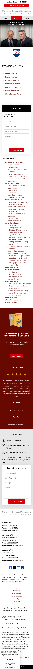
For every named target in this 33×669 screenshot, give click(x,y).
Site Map (16, 599)
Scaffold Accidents (14, 221)
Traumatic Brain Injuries (16, 197)
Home (5, 18)
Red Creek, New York (13, 87)
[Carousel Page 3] (18, 410)
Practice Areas (8, 158)
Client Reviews (16, 367)
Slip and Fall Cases (14, 288)
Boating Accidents (14, 228)
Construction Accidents (13, 200)
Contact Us (16, 18)
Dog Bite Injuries (14, 235)
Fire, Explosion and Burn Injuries (19, 284)
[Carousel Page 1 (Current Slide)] (10, 410)
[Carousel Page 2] (14, 410)
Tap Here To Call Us (16, 5)
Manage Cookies (20, 619)
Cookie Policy (8, 619)
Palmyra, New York (13, 84)
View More (16, 417)
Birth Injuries (12, 272)
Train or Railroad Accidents (17, 176)
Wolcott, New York (13, 94)
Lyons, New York (12, 77)
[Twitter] (14, 568)
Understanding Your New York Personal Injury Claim (17, 334)
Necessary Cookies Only (10, 663)
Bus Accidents (13, 167)
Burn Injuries (12, 190)
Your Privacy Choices (14, 617)
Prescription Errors (15, 277)
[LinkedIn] (18, 568)
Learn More (16, 356)
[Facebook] (10, 568)
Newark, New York (13, 80)
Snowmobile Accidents (16, 251)
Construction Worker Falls (17, 207)
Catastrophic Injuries (12, 183)
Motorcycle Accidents (15, 174)
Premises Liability (11, 281)
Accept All (10, 659)
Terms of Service (16, 596)
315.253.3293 (13, 530)
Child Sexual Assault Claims (17, 230)
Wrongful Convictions (13, 300)
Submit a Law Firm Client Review (16, 424)
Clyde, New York (12, 73)
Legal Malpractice (11, 267)
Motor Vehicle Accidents (14, 162)
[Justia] (22, 568)
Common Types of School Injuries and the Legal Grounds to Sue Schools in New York (19, 255)
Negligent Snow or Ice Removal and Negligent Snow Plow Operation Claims (19, 262)
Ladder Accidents (14, 218)
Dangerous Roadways (15, 232)
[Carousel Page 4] (23, 410)
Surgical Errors (13, 279)
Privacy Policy (16, 593)
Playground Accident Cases (17, 286)
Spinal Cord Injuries (15, 195)
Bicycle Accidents (14, 165)
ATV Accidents (13, 225)
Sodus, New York (12, 90)
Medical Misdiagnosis (15, 274)
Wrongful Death (11, 302)
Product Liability (11, 298)
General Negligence (12, 223)
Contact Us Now (16, 150)
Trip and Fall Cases (14, 295)
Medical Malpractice (12, 270)
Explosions (12, 193)
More (27, 18)
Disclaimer (16, 591)
